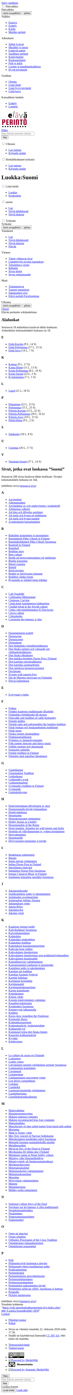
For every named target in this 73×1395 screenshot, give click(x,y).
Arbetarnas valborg (19, 509)
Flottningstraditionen (20, 737)
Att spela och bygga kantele (24, 518)
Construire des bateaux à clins (25, 619)
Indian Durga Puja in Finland (25, 864)
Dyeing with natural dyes (23, 674)
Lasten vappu (16, 1061)
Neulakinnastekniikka (21, 1210)
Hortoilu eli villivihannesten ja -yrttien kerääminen (36, 831)
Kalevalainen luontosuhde (23, 958)
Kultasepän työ (17, 1028)
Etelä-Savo (15, 350)
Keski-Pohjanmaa (18, 370)
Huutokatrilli (16, 837)
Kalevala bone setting (21, 949)
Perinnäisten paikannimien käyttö (27, 1285)
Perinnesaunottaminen (21, 1282)
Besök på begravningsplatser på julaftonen (32, 557)
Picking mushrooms (20, 1295)
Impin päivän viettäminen (23, 861)
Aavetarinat (15, 499)
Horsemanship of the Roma (24, 825)
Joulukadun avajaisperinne (23, 897)
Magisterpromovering (21, 1113)
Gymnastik (15, 789)
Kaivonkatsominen (19, 933)
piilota (27, 13)
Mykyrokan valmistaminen (23, 1180)
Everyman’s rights (19, 694)
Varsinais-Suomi (18, 461)
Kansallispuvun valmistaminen (26, 961)
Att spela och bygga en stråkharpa (27, 515)
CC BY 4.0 (52, 1335)
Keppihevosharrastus (20, 1003)
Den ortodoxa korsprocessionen (26, 668)
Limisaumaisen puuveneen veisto (27, 1077)
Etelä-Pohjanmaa (18, 347)
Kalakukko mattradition (22, 939)
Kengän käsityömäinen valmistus (27, 1000)
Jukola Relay (16, 906)
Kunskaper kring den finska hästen (28, 1031)
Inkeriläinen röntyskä (20, 867)
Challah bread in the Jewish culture (28, 606)
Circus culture (16, 613)
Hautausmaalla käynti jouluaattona (28, 809)
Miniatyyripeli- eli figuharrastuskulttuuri (31, 1161)
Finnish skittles (17, 721)
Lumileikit (14, 1087)
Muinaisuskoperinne (20, 1174)
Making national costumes (23, 1116)
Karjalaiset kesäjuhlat (20, 980)
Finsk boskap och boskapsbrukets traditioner (33, 727)
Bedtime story (16, 551)
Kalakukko (15, 936)
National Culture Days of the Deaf (28, 1203)
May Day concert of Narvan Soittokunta (31, 1135)
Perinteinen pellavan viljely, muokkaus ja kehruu (36, 1288)
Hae (5, 137)
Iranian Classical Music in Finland (28, 873)
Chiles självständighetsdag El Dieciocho (31, 609)
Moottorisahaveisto (19, 1164)
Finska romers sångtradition (24, 733)
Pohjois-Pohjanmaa (19, 413)
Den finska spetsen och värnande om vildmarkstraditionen (29, 650)
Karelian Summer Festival (23, 974)
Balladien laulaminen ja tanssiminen (29, 535)
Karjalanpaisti (16, 984)
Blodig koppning (18, 560)
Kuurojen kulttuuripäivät (22, 1035)
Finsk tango (15, 730)
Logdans (13, 1084)
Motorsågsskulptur (19, 1167)
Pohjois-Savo (16, 417)
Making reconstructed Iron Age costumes (31, 1119)
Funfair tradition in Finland (24, 752)
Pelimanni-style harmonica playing (28, 1263)
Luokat (5, 1313)
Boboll (12, 567)
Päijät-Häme (15, 420)
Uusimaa (13, 447)
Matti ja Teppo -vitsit (20, 1132)
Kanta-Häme (16, 367)
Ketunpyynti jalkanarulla (22, 1009)
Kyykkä (13, 1038)
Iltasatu (12, 857)
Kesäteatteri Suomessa (21, 1006)
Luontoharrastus (18, 1093)
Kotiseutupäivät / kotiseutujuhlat (26, 1025)
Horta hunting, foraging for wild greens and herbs (36, 828)
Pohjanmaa (15, 407)
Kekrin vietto (16, 996)
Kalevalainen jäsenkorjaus (23, 952)
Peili (11, 1260)
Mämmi (13, 1183)
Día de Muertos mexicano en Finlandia (30, 677)
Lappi (12, 390)
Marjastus (14, 1129)
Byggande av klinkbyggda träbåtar (28, 580)
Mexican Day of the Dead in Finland (29, 1148)
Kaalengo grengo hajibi (22, 926)
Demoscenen (16, 639)
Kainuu (13, 364)
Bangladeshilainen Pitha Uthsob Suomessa (32, 541)
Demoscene (15, 636)
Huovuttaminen (17, 834)
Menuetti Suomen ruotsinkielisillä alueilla (32, 1142)
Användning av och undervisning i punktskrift (34, 505)
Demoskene (15, 642)
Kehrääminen (16, 993)
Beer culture (15, 554)
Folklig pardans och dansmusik (26, 746)
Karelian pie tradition (20, 971)
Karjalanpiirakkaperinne (22, 987)
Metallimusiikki (17, 1145)
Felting (12, 708)
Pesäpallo (14, 1291)
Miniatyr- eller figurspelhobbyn (26, 1158)
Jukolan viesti (16, 913)
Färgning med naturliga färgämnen (28, 756)
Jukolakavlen (16, 909)
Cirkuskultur (16, 616)
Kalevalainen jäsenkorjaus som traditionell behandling (39, 955)
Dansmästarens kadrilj (21, 633)
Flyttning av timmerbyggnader (25, 740)
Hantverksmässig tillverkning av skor (29, 805)
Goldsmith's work (18, 779)
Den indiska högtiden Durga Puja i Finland (33, 658)
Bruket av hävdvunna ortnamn (26, 573)
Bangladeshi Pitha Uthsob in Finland (29, 538)
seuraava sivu (27, 485)
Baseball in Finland (19, 544)
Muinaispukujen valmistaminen (26, 1171)
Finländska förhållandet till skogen (28, 714)
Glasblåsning (16, 769)
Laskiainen (15, 1058)
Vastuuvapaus (16, 1347)
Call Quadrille (16, 593)
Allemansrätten (17, 502)
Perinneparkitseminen (21, 1279)
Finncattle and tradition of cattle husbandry (32, 717)
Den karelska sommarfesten (24, 664)
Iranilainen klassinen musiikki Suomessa (31, 877)
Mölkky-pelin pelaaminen (23, 1190)
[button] (3, 6)
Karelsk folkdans (18, 977)
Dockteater (15, 671)
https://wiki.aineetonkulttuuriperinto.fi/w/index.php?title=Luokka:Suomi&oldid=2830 (31, 1309)
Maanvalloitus (16, 1110)
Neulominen (15, 1213)
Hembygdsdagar (18, 812)
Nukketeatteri (16, 1219)
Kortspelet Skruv (18, 1019)
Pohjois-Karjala (17, 410)
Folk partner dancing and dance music (30, 743)
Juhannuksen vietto (19, 903)
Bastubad (14, 548)
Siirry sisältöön (9, 2)
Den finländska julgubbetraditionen (28, 645)
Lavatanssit (15, 1071)
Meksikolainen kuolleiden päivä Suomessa (32, 1139)
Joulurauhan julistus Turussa (24, 900)
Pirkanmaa (14, 404)
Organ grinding (17, 1236)
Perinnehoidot (16, 1272)
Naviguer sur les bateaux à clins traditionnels (33, 1207)
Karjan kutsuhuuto (19, 990)
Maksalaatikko (17, 1123)
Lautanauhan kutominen (22, 1068)
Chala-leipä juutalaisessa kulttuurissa (29, 603)
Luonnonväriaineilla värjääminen (27, 1090)
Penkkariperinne (18, 1269)
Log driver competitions (22, 1080)
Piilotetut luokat (17, 1319)
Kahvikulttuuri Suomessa (23, 929)
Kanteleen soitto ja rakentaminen (27, 968)
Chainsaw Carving (19, 600)
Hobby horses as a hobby (23, 821)
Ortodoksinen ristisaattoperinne (26, 1243)
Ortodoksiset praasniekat (22, 1246)
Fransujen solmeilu (19, 749)
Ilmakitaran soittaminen (22, 854)
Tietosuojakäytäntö (19, 1344)
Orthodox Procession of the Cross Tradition (33, 1239)
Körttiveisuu (15, 1041)
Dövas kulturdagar (19, 680)
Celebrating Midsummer (22, 597)
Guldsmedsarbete (18, 782)
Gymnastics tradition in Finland (26, 785)
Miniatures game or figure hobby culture (31, 1155)
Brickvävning (16, 570)
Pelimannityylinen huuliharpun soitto (29, 1266)
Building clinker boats (21, 576)
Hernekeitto (15, 815)
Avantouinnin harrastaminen (24, 521)
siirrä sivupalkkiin (12, 13)
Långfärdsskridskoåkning (23, 1096)
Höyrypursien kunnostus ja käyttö (27, 840)
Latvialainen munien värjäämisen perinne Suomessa (37, 1064)
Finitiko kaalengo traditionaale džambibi (31, 711)
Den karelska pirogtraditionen (25, 661)
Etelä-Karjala (16, 344)
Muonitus (14, 1177)
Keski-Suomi (16, 373)
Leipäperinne (16, 1074)
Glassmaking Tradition (21, 773)
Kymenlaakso (16, 377)
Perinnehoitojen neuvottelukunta (27, 1276)
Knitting (13, 1012)
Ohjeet (5, 309)
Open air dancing (18, 1233)
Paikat (12, 1323)
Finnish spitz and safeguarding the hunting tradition (37, 724)
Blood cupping (17, 564)
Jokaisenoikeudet (18, 890)
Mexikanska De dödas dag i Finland (29, 1151)
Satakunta (14, 434)
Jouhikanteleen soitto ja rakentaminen (29, 893)
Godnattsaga (16, 776)
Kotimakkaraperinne (20, 1022)
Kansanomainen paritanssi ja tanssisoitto (31, 964)
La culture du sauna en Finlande (26, 1055)
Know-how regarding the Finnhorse (29, 1016)
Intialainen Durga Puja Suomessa (27, 870)
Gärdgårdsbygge (18, 792)
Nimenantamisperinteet (21, 1216)
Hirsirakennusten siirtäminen (24, 818)
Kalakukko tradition (20, 942)
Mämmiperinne (17, 1186)
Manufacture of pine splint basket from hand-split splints (40, 1126)
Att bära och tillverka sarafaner (26, 512)
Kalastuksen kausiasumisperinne (27, 945)
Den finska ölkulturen (21, 655)
